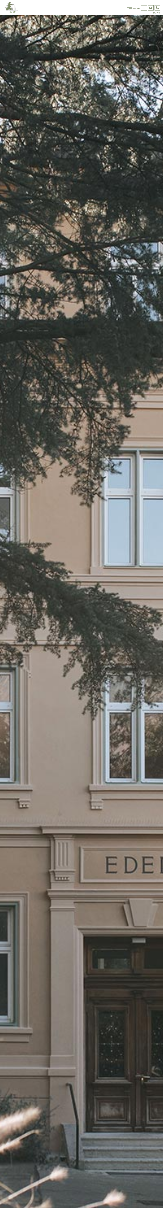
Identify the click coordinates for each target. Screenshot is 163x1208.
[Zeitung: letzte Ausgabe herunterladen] (151, 8)
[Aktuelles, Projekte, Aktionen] (144, 8)
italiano (156, 13)
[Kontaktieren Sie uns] (157, 8)
